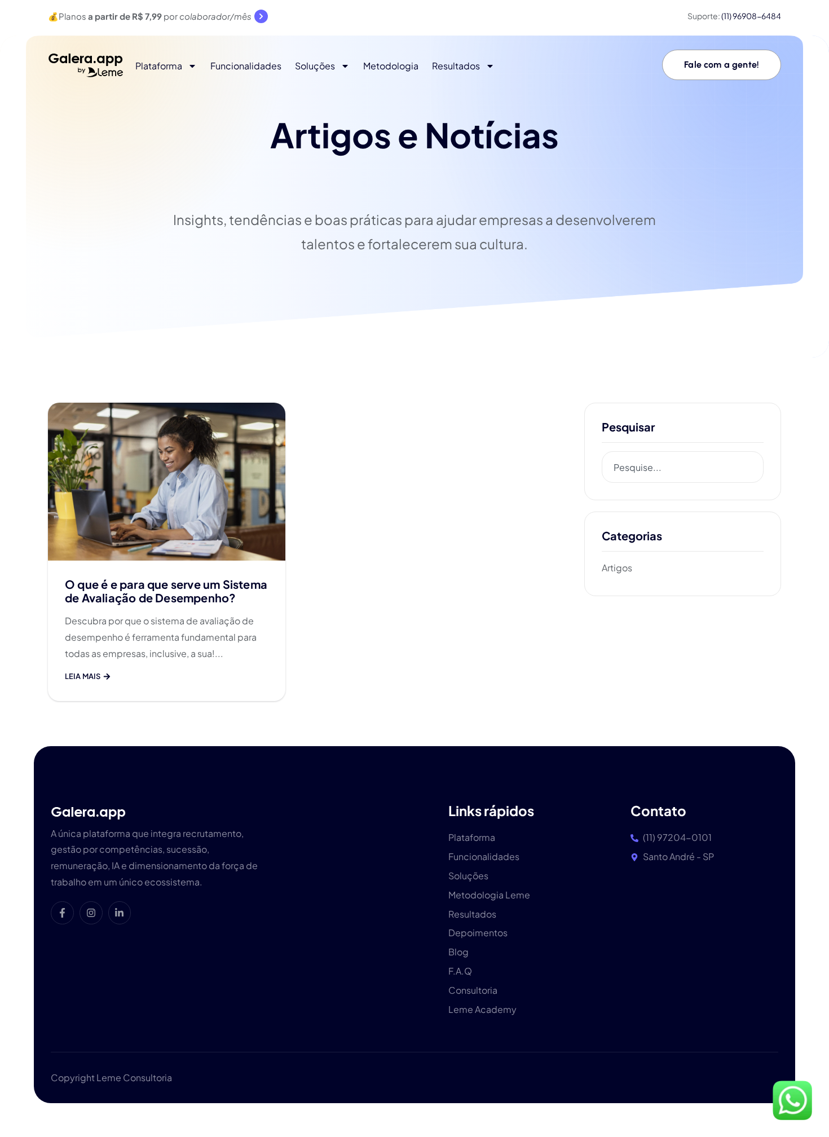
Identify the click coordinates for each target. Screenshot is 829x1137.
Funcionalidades (245, 66)
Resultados (456, 66)
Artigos (617, 568)
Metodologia (390, 66)
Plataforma (158, 66)
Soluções (315, 66)
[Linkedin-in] (119, 912)
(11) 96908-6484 (751, 16)
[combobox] (683, 467)
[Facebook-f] (62, 912)
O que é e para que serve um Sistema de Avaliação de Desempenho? (166, 591)
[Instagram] (91, 912)
